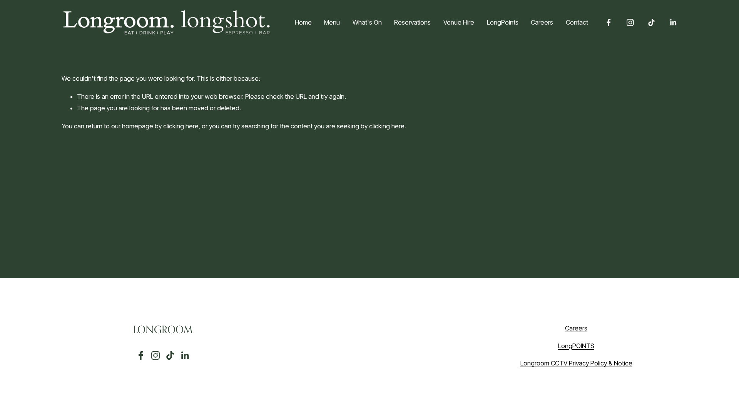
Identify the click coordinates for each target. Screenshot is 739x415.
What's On (367, 22)
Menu (332, 22)
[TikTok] (651, 22)
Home (303, 22)
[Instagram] (630, 22)
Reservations (412, 22)
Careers (542, 22)
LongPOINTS (576, 346)
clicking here (181, 126)
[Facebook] (608, 22)
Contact (577, 22)
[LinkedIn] (673, 22)
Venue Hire (458, 22)
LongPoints (502, 22)
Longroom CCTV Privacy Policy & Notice (576, 363)
